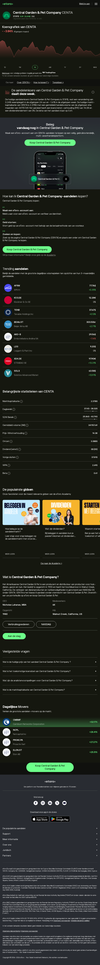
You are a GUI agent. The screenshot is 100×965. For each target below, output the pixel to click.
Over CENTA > (23, 82)
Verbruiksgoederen (18, 624)
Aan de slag (14, 636)
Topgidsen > (58, 82)
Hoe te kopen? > (41, 82)
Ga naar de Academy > (51, 563)
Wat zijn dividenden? (55, 529)
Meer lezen (10, 554)
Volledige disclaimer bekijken (80, 921)
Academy (51, 255)
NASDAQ (46, 624)
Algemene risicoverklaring (11, 931)
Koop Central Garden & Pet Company (50, 142)
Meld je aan (84, 4)
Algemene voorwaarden (62, 921)
